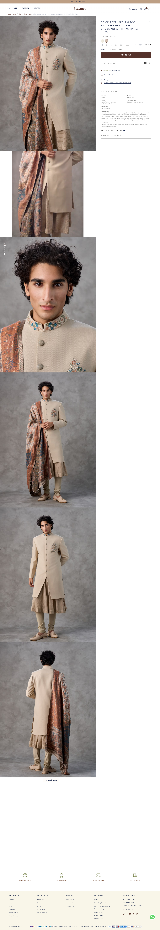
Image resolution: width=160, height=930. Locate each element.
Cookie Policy (99, 918)
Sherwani (12, 909)
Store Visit (41, 909)
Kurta (11, 906)
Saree (11, 903)
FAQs (96, 899)
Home (9, 14)
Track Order (70, 899)
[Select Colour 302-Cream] (103, 42)
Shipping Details (100, 903)
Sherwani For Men (25, 14)
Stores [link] (37, 8)
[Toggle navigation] (10, 8)
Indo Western (13, 912)
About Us (40, 899)
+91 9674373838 (128, 902)
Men (14, 14)
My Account (70, 906)
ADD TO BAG (126, 55)
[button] (16, 8)
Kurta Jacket (13, 916)
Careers (39, 903)
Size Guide (148, 44)
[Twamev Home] (80, 8)
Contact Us (70, 903)
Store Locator (42, 912)
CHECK (147, 63)
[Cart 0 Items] (149, 10)
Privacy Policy (99, 915)
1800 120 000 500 (129, 899)
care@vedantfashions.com (132, 905)
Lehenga (12, 899)
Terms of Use (98, 912)
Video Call (40, 906)
